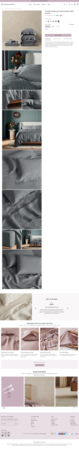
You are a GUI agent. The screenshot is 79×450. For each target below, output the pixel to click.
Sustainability (72, 421)
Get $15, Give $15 (54, 424)
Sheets (30, 4)
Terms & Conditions (42, 433)
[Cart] (77, 4)
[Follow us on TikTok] (5, 435)
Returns (32, 423)
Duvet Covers (36, 4)
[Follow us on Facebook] (2, 433)
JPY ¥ (52, 433)
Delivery (32, 421)
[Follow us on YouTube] (2, 435)
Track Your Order (34, 420)
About (48, 4)
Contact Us (33, 426)
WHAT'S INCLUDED (57, 38)
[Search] (69, 4)
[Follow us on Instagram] (5, 433)
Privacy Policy (35, 433)
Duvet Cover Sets (54, 418)
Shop (52, 416)
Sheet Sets (53, 420)
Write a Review (40, 365)
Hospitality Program (74, 424)
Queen (53, 26)
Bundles (44, 4)
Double (47, 26)
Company (72, 416)
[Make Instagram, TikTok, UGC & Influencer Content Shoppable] (74, 408)
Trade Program (73, 423)
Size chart (72, 24)
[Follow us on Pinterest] (8, 433)
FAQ (32, 424)
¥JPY (65, 4)
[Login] (74, 4)
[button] (40, 392)
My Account (33, 418)
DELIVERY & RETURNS (68, 38)
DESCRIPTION (47, 38)
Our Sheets (72, 420)
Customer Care (35, 416)
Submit (15, 423)
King (58, 26)
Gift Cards (53, 423)
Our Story (72, 418)
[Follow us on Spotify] (8, 435)
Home (2, 8)
